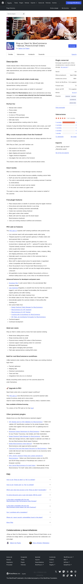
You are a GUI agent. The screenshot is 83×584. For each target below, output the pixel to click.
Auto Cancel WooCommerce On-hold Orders (22, 465)
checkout (67, 96)
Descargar (72, 46)
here (32, 408)
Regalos (52, 564)
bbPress (67, 562)
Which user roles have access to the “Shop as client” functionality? (26, 490)
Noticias (8, 559)
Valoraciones (20, 54)
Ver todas (74, 136)
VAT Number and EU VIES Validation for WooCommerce (25, 422)
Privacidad (9, 564)
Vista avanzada (60, 107)
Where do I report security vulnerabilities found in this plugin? (24, 517)
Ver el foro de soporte (62, 153)
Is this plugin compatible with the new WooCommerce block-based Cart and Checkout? (21, 506)
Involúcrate (52, 557)
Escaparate (24, 557)
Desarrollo (41, 54)
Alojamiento (9, 562)
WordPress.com (69, 557)
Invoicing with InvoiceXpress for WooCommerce (25, 314)
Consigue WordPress (73, 2)
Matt (66, 559)
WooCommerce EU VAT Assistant (21, 309)
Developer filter (13, 283)
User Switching (13, 288)
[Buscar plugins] (23, 13)
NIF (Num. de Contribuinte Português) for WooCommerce (28, 317)
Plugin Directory (10, 8)
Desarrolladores (39, 562)
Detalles (10, 54)
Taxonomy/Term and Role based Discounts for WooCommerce (28, 448)
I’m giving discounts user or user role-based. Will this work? (24, 495)
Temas (22, 559)
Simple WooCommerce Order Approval (20, 443)
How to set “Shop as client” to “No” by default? (20, 479)
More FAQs (9, 522)
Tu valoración (60, 136)
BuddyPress (68, 564)
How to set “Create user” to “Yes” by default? (20, 485)
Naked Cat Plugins (23, 48)
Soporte (74, 54)
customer (73, 96)
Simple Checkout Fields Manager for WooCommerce (27, 307)
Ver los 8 (74, 92)
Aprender (37, 557)
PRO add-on (13, 230)
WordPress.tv (39, 564)
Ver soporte (64, 67)
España (24, 573)
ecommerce (73, 99)
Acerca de (9, 557)
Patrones (23, 564)
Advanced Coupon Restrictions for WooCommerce (24, 431)
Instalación (31, 54)
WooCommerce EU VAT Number (21, 312)
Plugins (23, 562)
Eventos (51, 559)
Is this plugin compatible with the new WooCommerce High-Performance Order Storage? (21, 500)
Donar (51, 562)
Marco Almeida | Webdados (41, 543)
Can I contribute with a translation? (16, 512)
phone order (73, 102)
